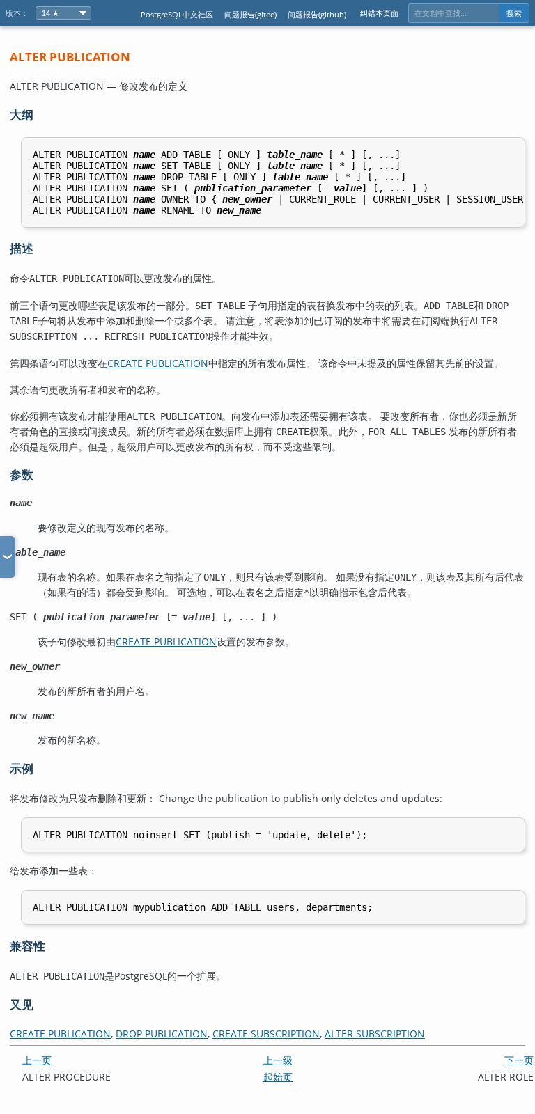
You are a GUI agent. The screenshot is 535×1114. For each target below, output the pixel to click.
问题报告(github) (317, 14)
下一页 (519, 1060)
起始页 (278, 1076)
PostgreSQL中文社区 (177, 14)
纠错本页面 (379, 13)
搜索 (514, 13)
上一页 (37, 1060)
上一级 (278, 1060)
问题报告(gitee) (250, 14)
